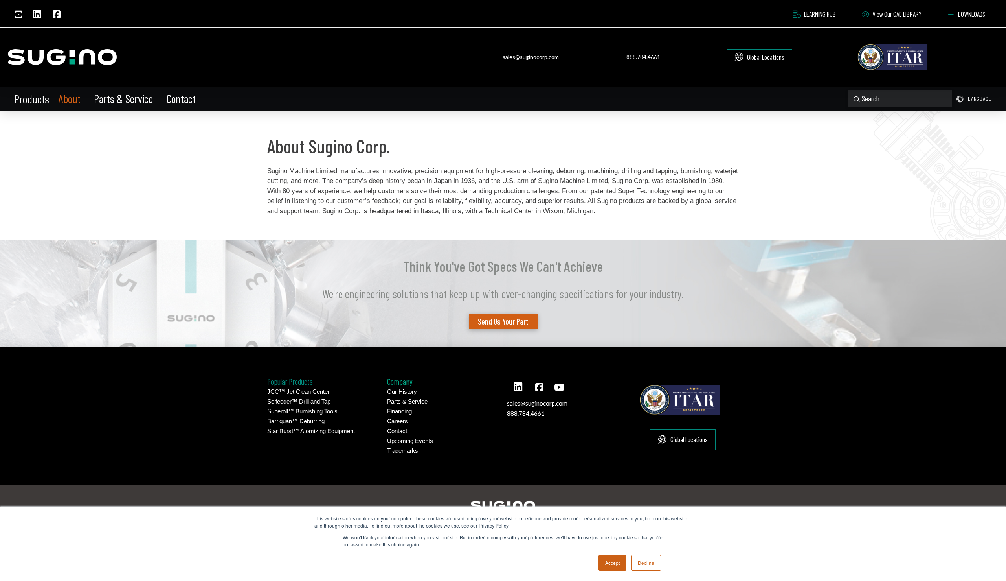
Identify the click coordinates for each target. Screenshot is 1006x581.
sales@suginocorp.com (531, 56)
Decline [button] (646, 562)
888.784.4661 (643, 56)
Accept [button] (612, 562)
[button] (32, 99)
